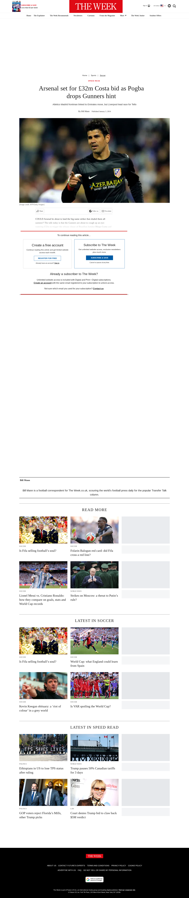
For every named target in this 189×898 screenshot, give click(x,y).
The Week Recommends (59, 16)
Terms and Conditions (98, 866)
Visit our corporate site (127, 890)
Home (84, 75)
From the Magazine (107, 16)
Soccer (103, 75)
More (122, 16)
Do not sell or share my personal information (107, 870)
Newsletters (78, 16)
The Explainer (39, 16)
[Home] (28, 16)
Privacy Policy (118, 866)
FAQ (79, 870)
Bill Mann (85, 111)
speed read (94, 81)
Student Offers (155, 16)
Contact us (98, 288)
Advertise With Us (67, 870)
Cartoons (90, 16)
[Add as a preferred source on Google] (94, 879)
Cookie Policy (135, 866)
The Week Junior (138, 16)
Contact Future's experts (71, 866)
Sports (93, 75)
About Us (51, 866)
